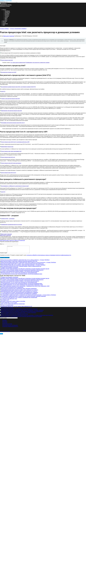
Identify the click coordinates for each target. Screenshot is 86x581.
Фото (6, 19)
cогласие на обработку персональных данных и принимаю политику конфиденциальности (48, 255)
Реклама (4, 320)
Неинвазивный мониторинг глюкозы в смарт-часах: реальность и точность (18, 291)
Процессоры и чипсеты (8, 240)
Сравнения (5, 23)
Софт (3, 25)
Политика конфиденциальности (10, 326)
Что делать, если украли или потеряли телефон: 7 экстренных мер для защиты (19, 271)
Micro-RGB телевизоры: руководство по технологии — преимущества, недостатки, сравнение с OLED (24, 286)
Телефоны (7, 11)
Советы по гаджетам (19, 240)
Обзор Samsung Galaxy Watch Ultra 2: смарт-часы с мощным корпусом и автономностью (22, 263)
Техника (7, 16)
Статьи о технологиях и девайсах (18, 28)
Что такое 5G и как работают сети (8, 298)
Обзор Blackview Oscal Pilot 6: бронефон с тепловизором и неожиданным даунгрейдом (21, 311)
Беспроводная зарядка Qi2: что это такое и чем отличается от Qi (16, 306)
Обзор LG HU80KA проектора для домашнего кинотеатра (14, 314)
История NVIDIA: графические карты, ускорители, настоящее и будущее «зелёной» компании (23, 296)
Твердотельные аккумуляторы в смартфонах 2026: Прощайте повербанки (18, 288)
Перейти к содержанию (6, 0)
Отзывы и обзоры (4, 28)
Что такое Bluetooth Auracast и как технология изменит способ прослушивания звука (21, 273)
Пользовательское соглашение (10, 325)
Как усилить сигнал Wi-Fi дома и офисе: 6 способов (12, 301)
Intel (1, 240)
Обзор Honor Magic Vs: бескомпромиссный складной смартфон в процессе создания (21, 316)
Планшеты (7, 12)
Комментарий (3, 252)
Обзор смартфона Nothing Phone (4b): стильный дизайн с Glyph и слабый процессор (20, 266)
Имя (1, 244)
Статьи (4, 22)
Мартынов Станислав (8, 36)
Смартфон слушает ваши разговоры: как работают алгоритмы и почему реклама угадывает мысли (24, 268)
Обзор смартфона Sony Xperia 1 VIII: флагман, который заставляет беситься (18, 308)
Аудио (6, 17)
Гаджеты (7, 14)
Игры (6, 18)
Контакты (4, 321)
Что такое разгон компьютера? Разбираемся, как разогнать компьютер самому (29, 62)
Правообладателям (7, 323)
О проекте (4, 322)
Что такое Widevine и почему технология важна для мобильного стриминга (18, 293)
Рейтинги (4, 21)
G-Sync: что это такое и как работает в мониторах (12, 303)
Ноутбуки (7, 13)
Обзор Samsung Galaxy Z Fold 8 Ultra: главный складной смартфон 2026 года (18, 261)
